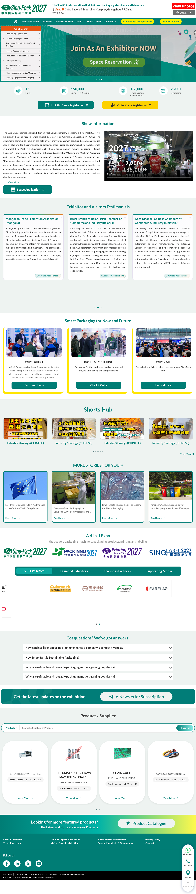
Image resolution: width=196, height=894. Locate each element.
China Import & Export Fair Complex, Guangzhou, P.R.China (93, 9)
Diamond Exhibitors (74, 571)
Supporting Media (159, 571)
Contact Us (110, 21)
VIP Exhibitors (34, 571)
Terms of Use (21, 874)
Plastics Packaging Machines (17, 51)
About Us (7, 874)
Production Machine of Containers (20, 56)
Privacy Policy (37, 874)
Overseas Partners (117, 571)
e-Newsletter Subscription (140, 696)
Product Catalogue (149, 823)
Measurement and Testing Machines (21, 73)
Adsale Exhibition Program (72, 874)
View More (13, 182)
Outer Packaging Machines (17, 38)
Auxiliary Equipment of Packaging (20, 77)
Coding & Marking (13, 60)
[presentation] (193, 50)
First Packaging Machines (16, 34)
